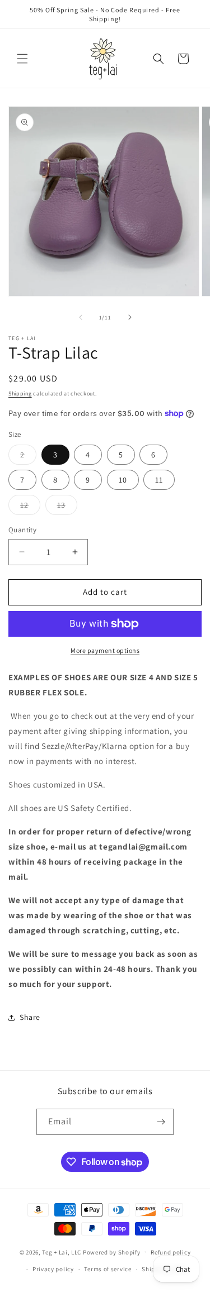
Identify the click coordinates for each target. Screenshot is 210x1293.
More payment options (105, 650)
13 (67, 507)
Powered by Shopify (112, 1252)
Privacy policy (53, 1269)
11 (159, 480)
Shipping (20, 393)
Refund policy (170, 1252)
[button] (22, 58)
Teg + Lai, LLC (61, 1252)
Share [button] (30, 1017)
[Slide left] (80, 317)
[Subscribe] (160, 1122)
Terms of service (107, 1269)
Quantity (22, 530)
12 (30, 507)
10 (123, 480)
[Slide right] (130, 317)
